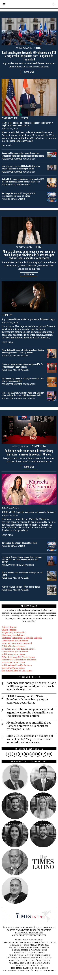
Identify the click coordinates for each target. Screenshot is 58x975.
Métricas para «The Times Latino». (18, 649)
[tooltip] (8, 754)
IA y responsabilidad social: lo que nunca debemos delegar (29, 319)
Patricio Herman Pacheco (20, 565)
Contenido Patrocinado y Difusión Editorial (22, 638)
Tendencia (38, 446)
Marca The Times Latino (13, 662)
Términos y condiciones (13, 635)
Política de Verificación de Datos (17, 665)
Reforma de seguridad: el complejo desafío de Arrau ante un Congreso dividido (23, 379)
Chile (38, 47)
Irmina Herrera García (18, 185)
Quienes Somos (9, 627)
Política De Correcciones (13, 646)
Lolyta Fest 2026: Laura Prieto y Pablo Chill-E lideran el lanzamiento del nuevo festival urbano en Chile (23, 393)
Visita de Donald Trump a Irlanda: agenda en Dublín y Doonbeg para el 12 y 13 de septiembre (23, 351)
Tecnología (10, 507)
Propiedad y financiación (13, 632)
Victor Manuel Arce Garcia (20, 159)
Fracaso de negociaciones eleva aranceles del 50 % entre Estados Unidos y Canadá (22, 365)
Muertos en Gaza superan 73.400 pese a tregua (21, 586)
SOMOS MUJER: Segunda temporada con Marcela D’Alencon (29, 512)
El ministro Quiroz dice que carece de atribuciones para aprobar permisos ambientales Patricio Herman (22, 559)
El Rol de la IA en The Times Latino (18, 657)
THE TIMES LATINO (15, 199)
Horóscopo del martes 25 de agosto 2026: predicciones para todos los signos (19, 194)
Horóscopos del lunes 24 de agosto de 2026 (19, 543)
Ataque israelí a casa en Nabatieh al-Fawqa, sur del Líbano (22, 573)
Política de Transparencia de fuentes (19, 660)
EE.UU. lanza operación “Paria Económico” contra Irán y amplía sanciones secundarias (27, 124)
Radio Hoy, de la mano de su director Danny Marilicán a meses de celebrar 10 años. (29, 452)
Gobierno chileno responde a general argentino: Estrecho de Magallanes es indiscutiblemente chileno (23, 154)
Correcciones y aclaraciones (15, 641)
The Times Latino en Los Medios (17, 671)
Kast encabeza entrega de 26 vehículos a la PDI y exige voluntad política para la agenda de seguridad (29, 56)
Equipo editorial (9, 630)
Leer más (29, 72)
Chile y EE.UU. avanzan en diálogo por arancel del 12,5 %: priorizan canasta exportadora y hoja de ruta (23, 180)
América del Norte (15, 118)
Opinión (7, 314)
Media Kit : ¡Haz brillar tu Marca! (17, 643)
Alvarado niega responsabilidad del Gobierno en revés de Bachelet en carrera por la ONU (21, 167)
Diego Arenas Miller (17, 355)
